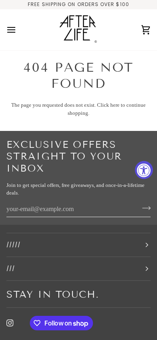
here (115, 105)
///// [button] (13, 244)
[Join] (144, 208)
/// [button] (10, 268)
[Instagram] (10, 323)
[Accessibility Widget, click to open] (144, 170)
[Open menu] (18, 30)
